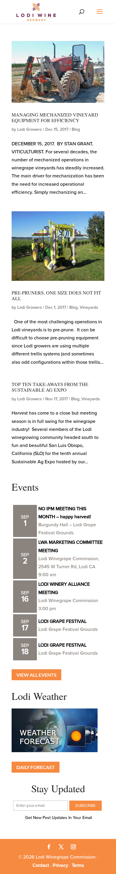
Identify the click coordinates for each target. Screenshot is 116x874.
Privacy (60, 865)
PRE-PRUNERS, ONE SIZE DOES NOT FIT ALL (56, 295)
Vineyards (89, 307)
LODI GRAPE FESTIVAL (62, 621)
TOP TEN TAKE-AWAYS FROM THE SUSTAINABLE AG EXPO (50, 387)
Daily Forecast (35, 767)
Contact (40, 865)
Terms (78, 865)
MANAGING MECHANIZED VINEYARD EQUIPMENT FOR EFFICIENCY (55, 117)
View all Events (36, 675)
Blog (76, 129)
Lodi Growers (29, 129)
